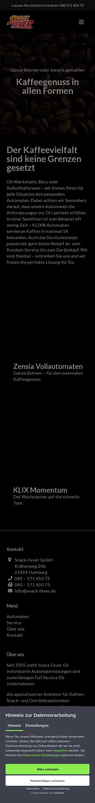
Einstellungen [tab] (37, 725)
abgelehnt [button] (61, 750)
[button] (47, 769)
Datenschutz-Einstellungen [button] (42, 755)
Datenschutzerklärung (56, 788)
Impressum (32, 788)
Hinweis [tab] (14, 725)
